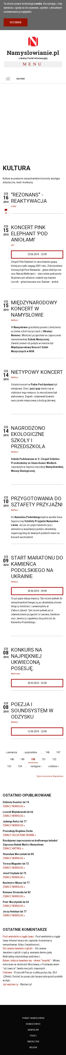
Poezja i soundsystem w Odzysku (32, 710)
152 (54, 759)
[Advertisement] (33, 118)
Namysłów (33, 1030)
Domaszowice (33, 1024)
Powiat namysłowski (33, 1018)
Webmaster (15, 674)
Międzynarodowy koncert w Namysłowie (34, 309)
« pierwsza (11, 752)
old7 (12, 245)
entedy (13, 206)
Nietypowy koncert (37, 372)
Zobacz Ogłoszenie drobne (19, 835)
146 (48, 752)
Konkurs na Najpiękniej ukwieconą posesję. (26, 659)
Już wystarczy (10, 984)
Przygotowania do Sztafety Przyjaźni (37, 501)
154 (20, 766)
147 (58, 752)
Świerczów (33, 1042)
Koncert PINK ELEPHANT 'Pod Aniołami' (29, 233)
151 (44, 759)
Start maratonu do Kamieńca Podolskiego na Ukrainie (37, 567)
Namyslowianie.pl (33, 53)
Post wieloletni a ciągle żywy (18, 936)
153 (9, 766)
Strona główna (8, 78)
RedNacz (14, 320)
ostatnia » (53, 766)
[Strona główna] (33, 41)
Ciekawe (7, 972)
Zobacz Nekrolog (13, 806)
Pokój (33, 1036)
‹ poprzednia (30, 752)
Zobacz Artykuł (12, 848)
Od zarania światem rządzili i (18, 948)
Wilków (33, 1047)
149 (22, 759)
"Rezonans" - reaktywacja (29, 198)
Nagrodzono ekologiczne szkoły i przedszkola (28, 437)
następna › (36, 766)
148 (12, 759)
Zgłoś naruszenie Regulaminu (49, 776)
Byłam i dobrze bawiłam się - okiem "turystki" (27, 960)
